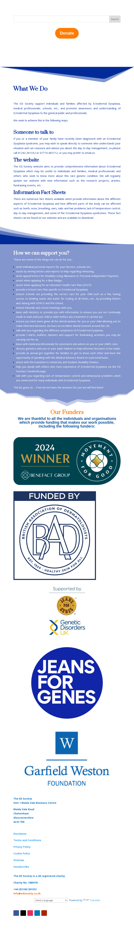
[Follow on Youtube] (44, 913)
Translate (95, 900)
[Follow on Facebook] (16, 913)
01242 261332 (27, 153)
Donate (67, 33)
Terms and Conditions (27, 840)
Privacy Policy (22, 846)
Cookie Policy (21, 853)
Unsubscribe (21, 866)
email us (90, 153)
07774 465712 (49, 153)
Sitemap (18, 860)
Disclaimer (20, 833)
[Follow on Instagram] (30, 913)
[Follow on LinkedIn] (37, 913)
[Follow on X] (23, 913)
